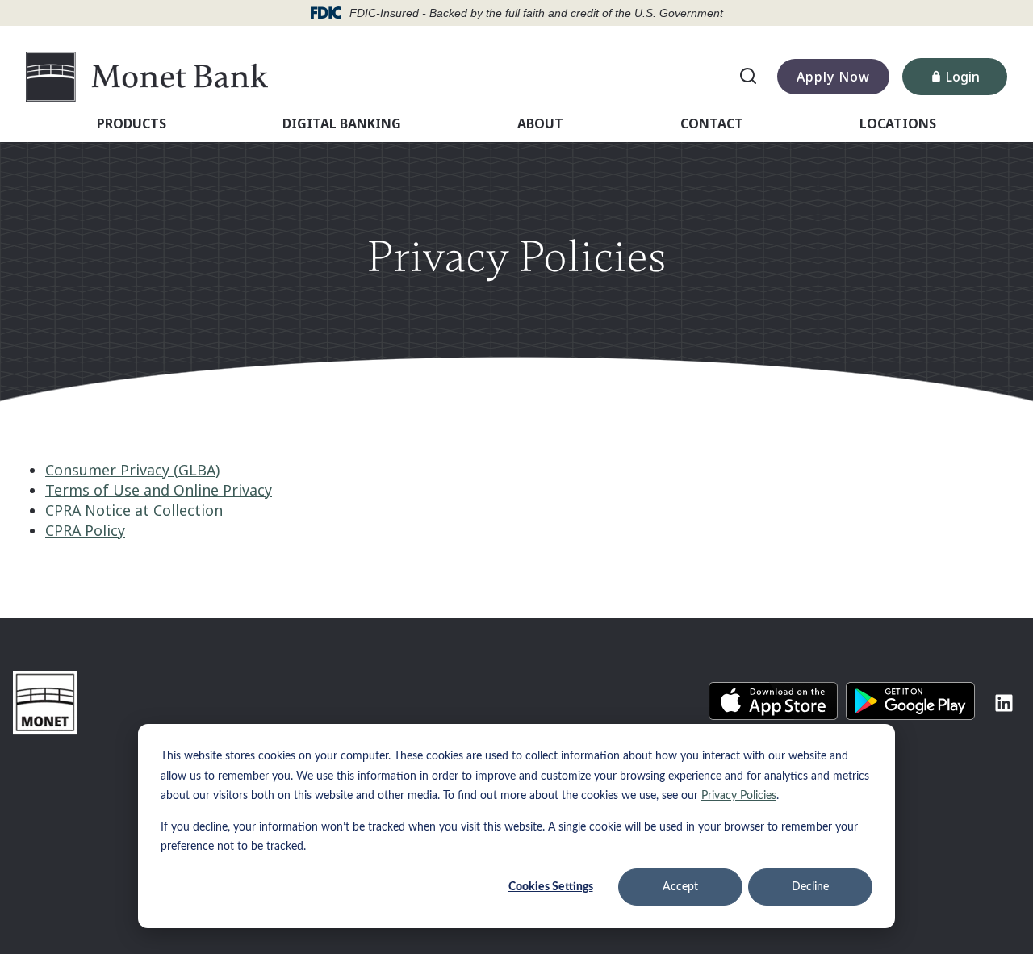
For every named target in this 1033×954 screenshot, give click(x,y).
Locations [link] (897, 123)
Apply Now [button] (833, 77)
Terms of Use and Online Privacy (158, 490)
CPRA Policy (85, 530)
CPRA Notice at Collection (134, 510)
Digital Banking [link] (341, 123)
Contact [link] (711, 123)
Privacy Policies (738, 795)
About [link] (540, 123)
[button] (773, 701)
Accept (680, 887)
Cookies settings (550, 887)
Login (976, 80)
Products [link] (131, 123)
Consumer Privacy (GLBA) (132, 469)
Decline (810, 887)
